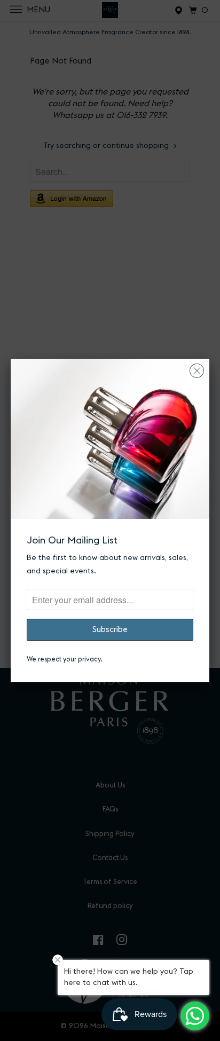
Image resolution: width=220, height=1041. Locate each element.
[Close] (197, 368)
